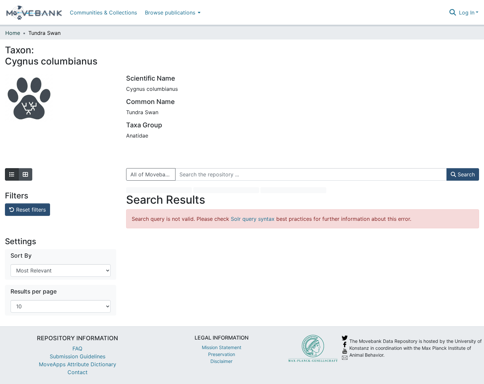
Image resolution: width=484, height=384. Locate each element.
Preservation (221, 354)
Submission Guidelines (77, 356)
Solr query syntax (253, 219)
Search (465, 174)
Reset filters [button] (30, 209)
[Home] (34, 12)
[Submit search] (453, 12)
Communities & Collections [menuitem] (103, 12)
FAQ (77, 348)
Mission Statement (221, 347)
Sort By (21, 255)
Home (12, 33)
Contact (77, 372)
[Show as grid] (25, 174)
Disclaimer (221, 361)
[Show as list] (12, 174)
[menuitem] (172, 12)
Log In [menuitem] (466, 12)
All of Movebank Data (152, 174)
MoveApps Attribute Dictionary (77, 364)
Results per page (34, 291)
